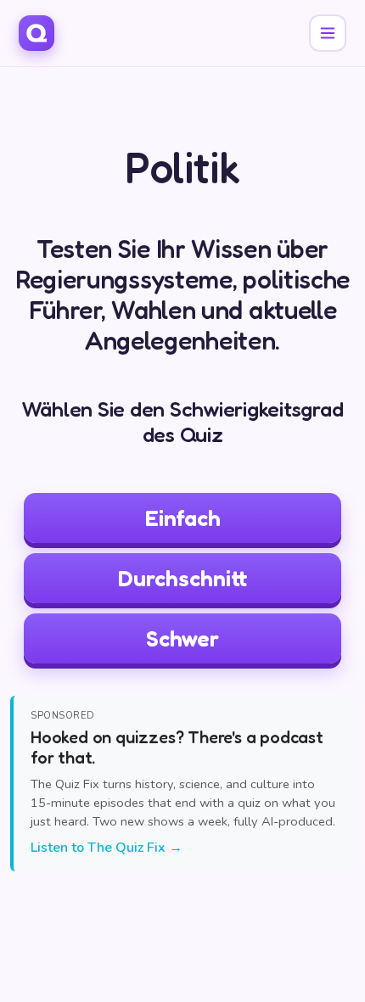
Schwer (182, 638)
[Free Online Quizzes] (36, 33)
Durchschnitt (183, 578)
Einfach (183, 518)
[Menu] (327, 33)
